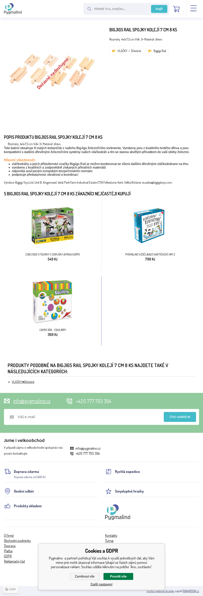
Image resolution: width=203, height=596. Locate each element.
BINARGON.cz (191, 591)
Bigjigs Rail (160, 51)
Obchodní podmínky (17, 540)
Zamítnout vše (85, 576)
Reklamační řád (14, 561)
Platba (8, 551)
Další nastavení (101, 584)
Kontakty (111, 535)
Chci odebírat (180, 417)
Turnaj (109, 540)
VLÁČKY (122, 51)
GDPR (8, 556)
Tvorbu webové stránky (160, 591)
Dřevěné (136, 51)
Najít (159, 9)
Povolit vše (118, 576)
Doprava (9, 546)
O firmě (9, 535)
